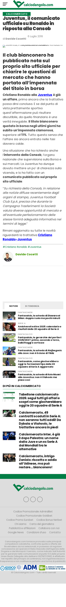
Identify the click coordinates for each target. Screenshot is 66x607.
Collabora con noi (48, 528)
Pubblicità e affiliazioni (22, 528)
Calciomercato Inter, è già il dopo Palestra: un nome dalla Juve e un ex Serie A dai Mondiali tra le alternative (39, 441)
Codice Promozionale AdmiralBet (33, 511)
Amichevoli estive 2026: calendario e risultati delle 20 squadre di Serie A (39, 328)
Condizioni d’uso (36, 532)
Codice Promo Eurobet (19, 520)
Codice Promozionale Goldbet (34, 515)
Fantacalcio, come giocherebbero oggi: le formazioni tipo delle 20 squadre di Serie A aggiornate (38, 364)
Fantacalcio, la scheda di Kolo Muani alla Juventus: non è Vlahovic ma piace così (39, 377)
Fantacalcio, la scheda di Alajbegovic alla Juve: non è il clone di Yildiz (40, 352)
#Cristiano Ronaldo (15, 247)
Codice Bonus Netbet (49, 520)
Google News (16, 532)
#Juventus (34, 247)
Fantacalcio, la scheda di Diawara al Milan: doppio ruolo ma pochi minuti (39, 317)
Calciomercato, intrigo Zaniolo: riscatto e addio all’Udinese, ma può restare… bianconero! (38, 461)
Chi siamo (20, 524)
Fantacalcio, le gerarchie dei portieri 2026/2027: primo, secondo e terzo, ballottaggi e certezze (39, 340)
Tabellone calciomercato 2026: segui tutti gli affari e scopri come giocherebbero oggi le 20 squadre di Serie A (40, 399)
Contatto (55, 532)
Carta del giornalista (41, 524)
